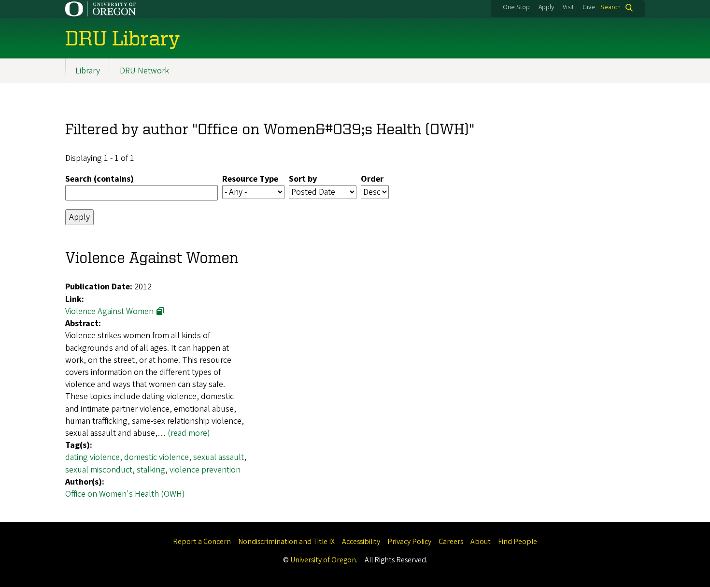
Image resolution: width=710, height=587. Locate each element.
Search (610, 7)
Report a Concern (202, 541)
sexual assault (218, 457)
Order (372, 179)
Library (87, 71)
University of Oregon (323, 560)
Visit (568, 7)
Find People (517, 541)
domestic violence (156, 457)
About (480, 541)
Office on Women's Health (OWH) (125, 494)
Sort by (303, 179)
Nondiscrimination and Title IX (286, 541)
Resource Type (250, 179)
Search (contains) (99, 179)
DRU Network (144, 71)
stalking (151, 470)
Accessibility (361, 541)
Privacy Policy (409, 541)
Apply (546, 7)
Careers (451, 541)
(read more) (189, 433)
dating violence (92, 457)
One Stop (516, 7)
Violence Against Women (109, 311)
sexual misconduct (98, 470)
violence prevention (205, 470)
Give (588, 7)
